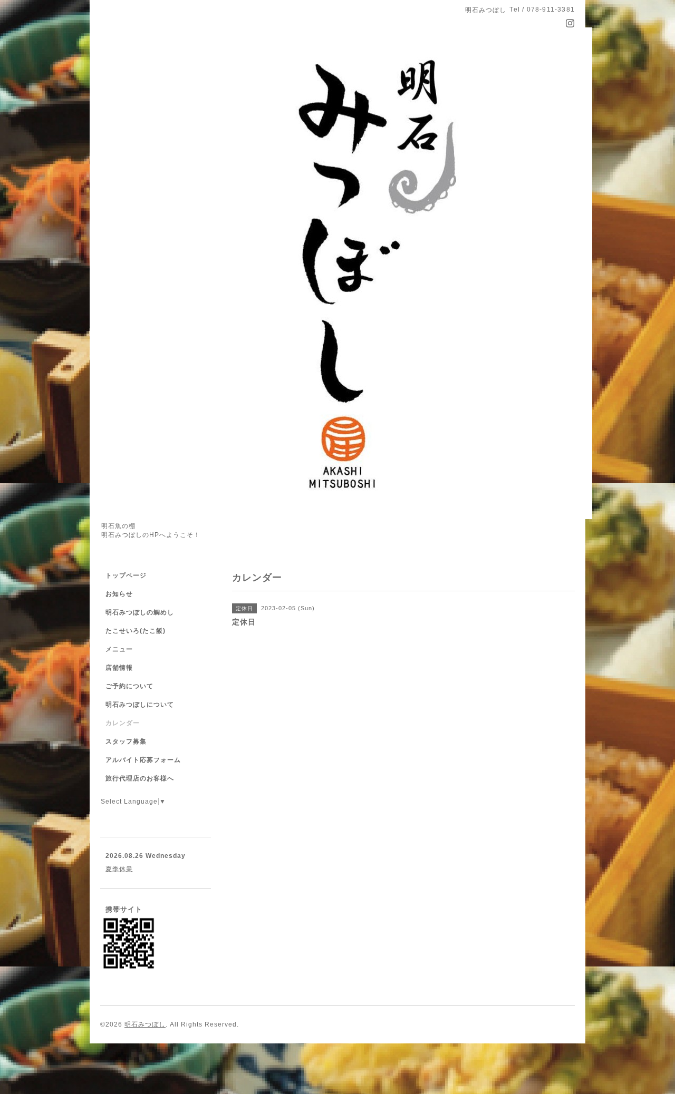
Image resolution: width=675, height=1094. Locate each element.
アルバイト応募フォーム (143, 760)
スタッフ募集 (126, 741)
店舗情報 (119, 667)
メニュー (119, 649)
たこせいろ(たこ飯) (135, 630)
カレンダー (122, 723)
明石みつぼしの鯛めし (139, 612)
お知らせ (119, 594)
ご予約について (129, 686)
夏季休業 (119, 869)
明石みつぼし (145, 1024)
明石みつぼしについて (139, 704)
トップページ (126, 575)
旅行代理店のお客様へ (139, 778)
